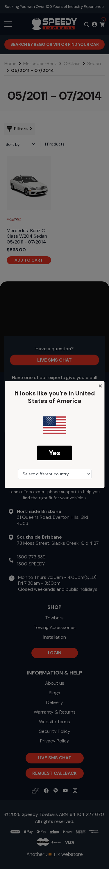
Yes (54, 452)
